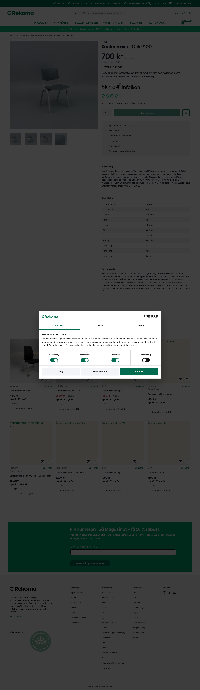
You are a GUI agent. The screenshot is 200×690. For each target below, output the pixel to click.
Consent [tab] (59, 325)
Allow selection (100, 371)
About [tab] (141, 325)
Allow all (139, 371)
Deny (61, 371)
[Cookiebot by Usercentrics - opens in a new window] (146, 317)
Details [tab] (100, 325)
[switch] (85, 360)
